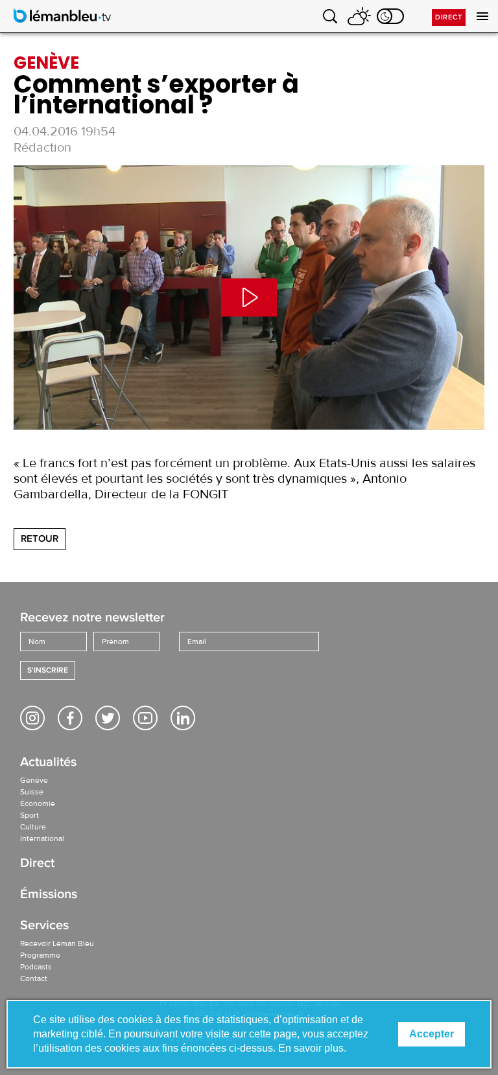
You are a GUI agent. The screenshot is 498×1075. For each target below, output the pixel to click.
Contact (33, 978)
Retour (39, 538)
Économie (37, 803)
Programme (40, 955)
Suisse (31, 792)
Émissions (48, 895)
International (42, 838)
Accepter (431, 1033)
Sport (29, 815)
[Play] (249, 297)
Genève (34, 780)
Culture (33, 827)
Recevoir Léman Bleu (57, 943)
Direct (448, 17)
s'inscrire (47, 670)
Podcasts (36, 967)
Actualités (48, 763)
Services (44, 926)
